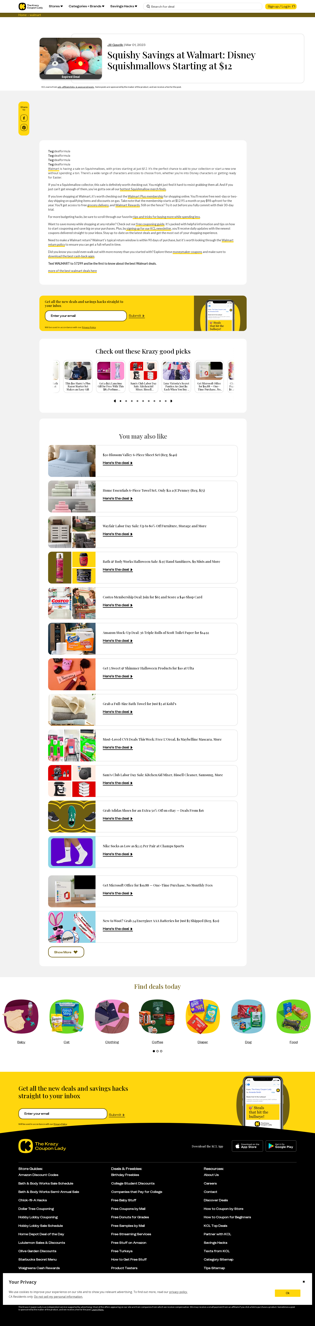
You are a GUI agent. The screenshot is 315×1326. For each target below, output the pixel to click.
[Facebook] (24, 118)
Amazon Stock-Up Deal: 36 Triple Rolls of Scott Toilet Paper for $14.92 (156, 632)
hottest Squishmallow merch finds (143, 189)
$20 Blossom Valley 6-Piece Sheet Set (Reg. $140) (140, 454)
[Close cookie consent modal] (303, 1282)
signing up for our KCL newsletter (148, 228)
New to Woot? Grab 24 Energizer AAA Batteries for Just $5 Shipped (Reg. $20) (161, 920)
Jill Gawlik (115, 45)
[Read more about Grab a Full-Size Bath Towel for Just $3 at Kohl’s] (72, 710)
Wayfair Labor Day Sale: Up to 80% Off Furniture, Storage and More (155, 526)
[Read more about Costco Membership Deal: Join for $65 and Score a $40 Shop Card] (72, 603)
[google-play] (281, 1146)
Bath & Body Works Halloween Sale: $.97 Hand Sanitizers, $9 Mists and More (161, 561)
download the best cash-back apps (71, 256)
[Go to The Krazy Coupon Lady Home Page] (30, 6)
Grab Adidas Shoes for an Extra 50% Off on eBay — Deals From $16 (153, 810)
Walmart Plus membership (145, 196)
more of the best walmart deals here (72, 270)
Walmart (53, 169)
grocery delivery (98, 205)
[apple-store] (247, 1146)
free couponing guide (150, 224)
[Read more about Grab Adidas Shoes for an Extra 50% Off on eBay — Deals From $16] (72, 817)
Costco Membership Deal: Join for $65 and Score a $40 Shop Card (152, 597)
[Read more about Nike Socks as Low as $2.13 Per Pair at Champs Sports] (72, 852)
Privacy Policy (89, 327)
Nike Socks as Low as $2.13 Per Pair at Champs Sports (143, 846)
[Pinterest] (24, 127)
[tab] (120, 401)
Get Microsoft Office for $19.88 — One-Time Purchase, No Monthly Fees (158, 885)
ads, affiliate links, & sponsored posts (76, 87)
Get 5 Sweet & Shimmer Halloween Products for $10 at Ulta (148, 668)
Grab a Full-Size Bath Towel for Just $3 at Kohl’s (139, 703)
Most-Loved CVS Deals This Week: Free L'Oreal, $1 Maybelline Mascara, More (162, 739)
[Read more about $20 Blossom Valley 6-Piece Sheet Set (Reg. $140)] (72, 461)
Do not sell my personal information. (58, 1297)
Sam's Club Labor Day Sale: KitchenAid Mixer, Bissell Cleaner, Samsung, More (163, 775)
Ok (287, 1293)
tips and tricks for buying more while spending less (166, 216)
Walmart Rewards (127, 205)
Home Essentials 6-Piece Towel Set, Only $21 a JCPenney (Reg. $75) (154, 490)
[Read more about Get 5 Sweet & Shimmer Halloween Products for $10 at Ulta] (72, 674)
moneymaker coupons (187, 251)
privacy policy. (178, 1292)
